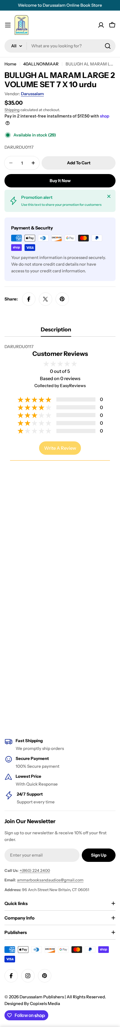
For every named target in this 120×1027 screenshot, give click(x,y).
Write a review (60, 448)
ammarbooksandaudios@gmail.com (50, 879)
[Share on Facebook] (28, 299)
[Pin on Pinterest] (62, 299)
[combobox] (60, 46)
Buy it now (60, 180)
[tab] (56, 331)
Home (10, 64)
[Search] (107, 46)
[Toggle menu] (7, 25)
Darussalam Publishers (42, 996)
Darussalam (32, 93)
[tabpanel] (60, 346)
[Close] (109, 196)
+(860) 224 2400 (35, 870)
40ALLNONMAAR (41, 64)
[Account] (101, 25)
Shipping (12, 109)
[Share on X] (45, 299)
